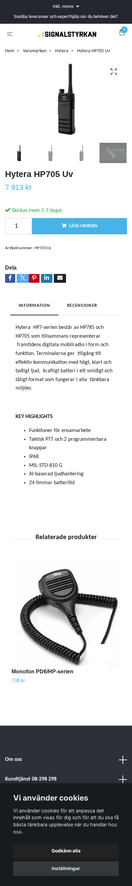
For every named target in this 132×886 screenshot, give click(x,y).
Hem (9, 79)
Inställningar (66, 868)
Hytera (61, 79)
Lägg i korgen (83, 255)
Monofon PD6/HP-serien (42, 701)
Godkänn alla (66, 850)
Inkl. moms (63, 6)
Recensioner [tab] (82, 334)
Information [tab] (34, 334)
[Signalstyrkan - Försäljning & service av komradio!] (65, 48)
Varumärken (34, 79)
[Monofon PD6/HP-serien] (66, 642)
